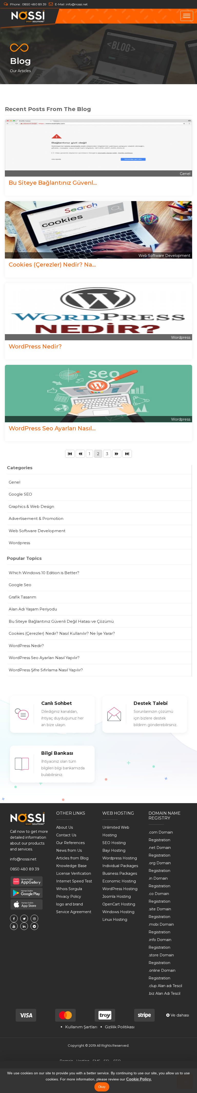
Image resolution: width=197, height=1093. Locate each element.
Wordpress (180, 337)
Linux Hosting (114, 919)
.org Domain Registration (160, 867)
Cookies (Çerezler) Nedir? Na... (52, 264)
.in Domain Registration (159, 882)
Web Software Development (164, 255)
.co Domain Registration (159, 897)
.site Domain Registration (160, 913)
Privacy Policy (68, 896)
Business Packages (119, 873)
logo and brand (69, 904)
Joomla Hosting (116, 896)
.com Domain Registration (161, 836)
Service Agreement (73, 912)
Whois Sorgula (69, 889)
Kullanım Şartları (81, 1026)
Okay (101, 1087)
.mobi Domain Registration (161, 928)
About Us (64, 827)
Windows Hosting (118, 912)
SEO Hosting (114, 842)
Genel (185, 173)
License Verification (73, 873)
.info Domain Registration (160, 943)
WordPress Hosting (119, 889)
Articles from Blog (72, 858)
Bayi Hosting (113, 850)
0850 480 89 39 (34, 4)
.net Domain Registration (160, 851)
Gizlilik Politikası (119, 1026)
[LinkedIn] (24, 926)
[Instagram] (34, 918)
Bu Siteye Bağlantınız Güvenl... (53, 182)
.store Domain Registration (161, 959)
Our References (70, 842)
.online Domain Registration (162, 974)
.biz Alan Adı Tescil (164, 993)
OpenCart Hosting (118, 904)
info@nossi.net (77, 4)
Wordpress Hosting (119, 858)
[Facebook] (14, 918)
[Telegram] (34, 926)
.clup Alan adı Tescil (165, 985)
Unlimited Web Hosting (115, 831)
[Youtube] (14, 926)
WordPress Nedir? (35, 346)
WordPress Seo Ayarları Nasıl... (52, 428)
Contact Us (66, 835)
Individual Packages (120, 866)
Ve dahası (179, 1015)
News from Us (69, 850)
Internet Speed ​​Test (74, 881)
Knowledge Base (71, 866)
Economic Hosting (119, 881)
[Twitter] (24, 918)
